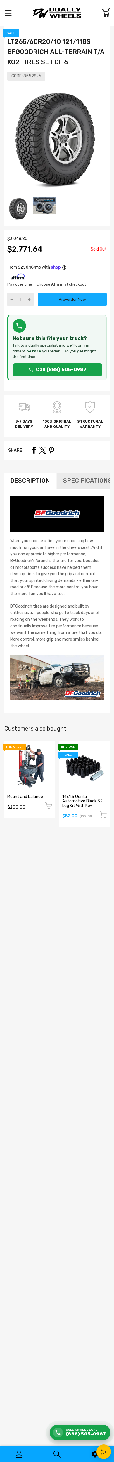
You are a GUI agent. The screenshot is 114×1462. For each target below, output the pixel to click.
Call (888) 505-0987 (61, 369)
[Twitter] (42, 450)
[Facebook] (33, 450)
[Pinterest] (51, 450)
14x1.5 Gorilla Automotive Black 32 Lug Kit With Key (82, 801)
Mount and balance (25, 796)
